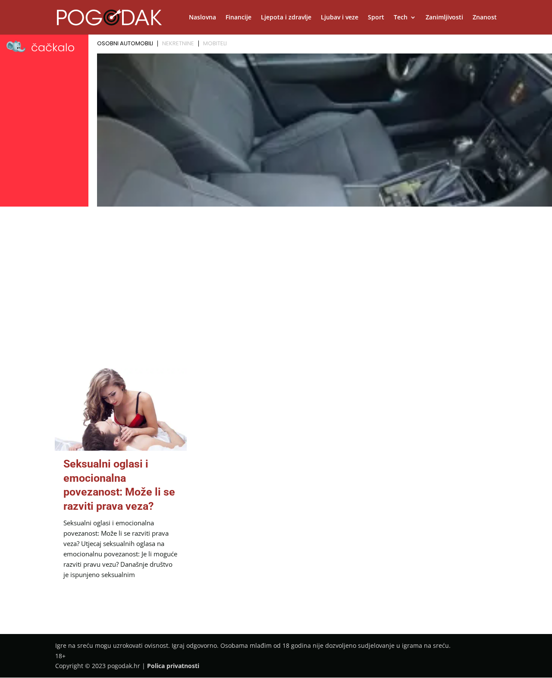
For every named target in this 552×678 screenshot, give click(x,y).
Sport (376, 17)
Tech (401, 17)
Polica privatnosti (173, 666)
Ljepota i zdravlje (286, 17)
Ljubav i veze (339, 17)
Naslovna (202, 17)
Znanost (485, 17)
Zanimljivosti (444, 17)
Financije (238, 17)
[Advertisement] (276, 274)
